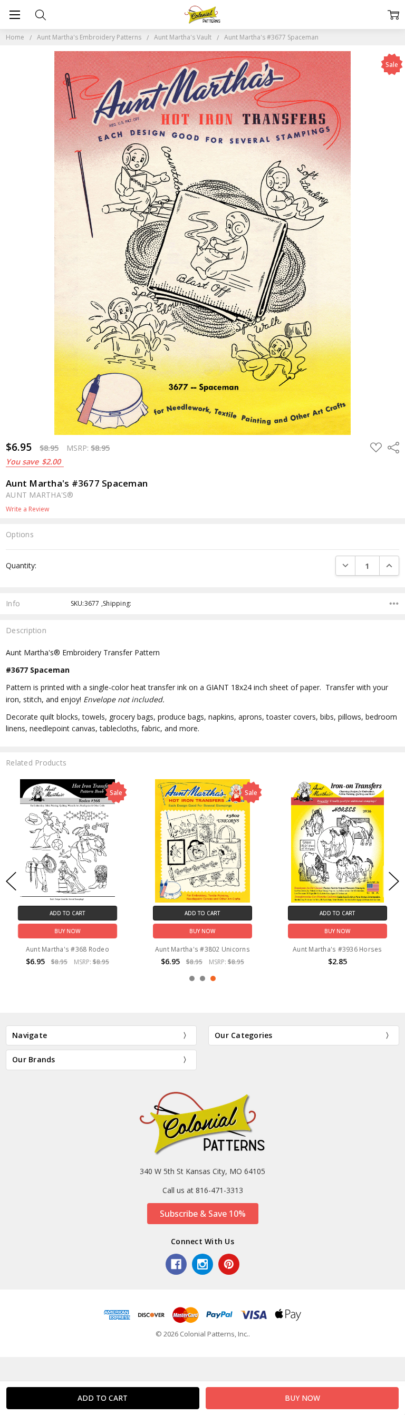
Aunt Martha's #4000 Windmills (337, 948)
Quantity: (21, 565)
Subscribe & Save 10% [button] (203, 1213)
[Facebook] (176, 1264)
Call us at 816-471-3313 (202, 1190)
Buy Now (67, 930)
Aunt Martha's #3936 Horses (202, 948)
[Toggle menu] (14, 14)
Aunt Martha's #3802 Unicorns (67, 948)
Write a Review (27, 509)
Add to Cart (67, 912)
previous (11, 881)
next (394, 881)
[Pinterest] (228, 1264)
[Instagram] (202, 1264)
